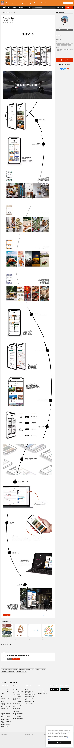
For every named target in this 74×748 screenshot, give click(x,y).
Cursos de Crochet (17, 716)
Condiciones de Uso (12, 745)
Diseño (58, 44)
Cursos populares (42, 691)
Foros (14, 736)
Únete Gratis (16, 659)
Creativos (18, 736)
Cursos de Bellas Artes (18, 701)
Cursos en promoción (42, 693)
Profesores (39, 740)
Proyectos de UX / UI (21, 671)
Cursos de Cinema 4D (30, 696)
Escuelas (2, 739)
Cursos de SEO (16, 708)
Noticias (36, 736)
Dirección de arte (69, 43)
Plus (26, 7)
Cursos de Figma (29, 703)
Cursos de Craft (4, 689)
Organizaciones (33, 740)
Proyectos (21, 7)
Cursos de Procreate (30, 694)
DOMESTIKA (6, 7)
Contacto (32, 736)
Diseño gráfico (64, 44)
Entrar (61, 7)
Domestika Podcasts (9, 739)
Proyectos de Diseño (40, 669)
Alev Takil (10, 20)
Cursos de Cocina (5, 719)
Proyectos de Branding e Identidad (9, 669)
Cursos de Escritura (5, 706)
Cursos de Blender (29, 701)
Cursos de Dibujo (17, 694)
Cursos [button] (14, 7)
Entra (9, 659)
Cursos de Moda (4, 708)
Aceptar (59, 742)
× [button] (72, 3)
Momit (29, 637)
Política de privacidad (21, 745)
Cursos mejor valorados (43, 689)
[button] (29, 7)
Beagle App (58, 39)
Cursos (2, 736)
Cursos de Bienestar (5, 724)
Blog (40, 736)
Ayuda (26, 739)
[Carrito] (58, 7)
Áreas (15, 686)
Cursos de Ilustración (5, 688)
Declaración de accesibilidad (40, 745)
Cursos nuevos (41, 688)
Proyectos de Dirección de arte (26, 669)
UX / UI (69, 44)
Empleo (10, 736)
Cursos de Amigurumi (18, 718)
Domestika (27, 736)
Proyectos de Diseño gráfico (8, 671)
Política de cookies (30, 745)
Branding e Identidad (61, 43)
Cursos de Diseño (5, 698)
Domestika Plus (17, 739)
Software (28, 686)
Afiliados (27, 740)
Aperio (16, 637)
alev (12, 621)
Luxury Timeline (4, 637)
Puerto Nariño (45, 637)
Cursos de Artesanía (17, 696)
